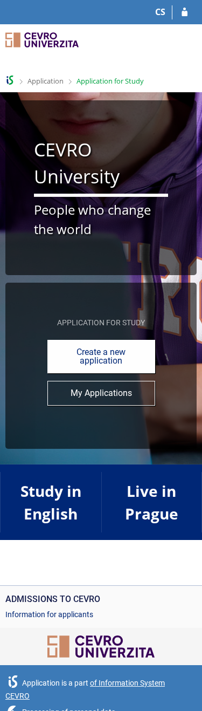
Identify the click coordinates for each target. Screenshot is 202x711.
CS (160, 12)
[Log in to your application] (184, 12)
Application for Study (110, 81)
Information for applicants (49, 614)
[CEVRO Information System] (10, 80)
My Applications (101, 393)
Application (45, 81)
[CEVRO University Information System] (42, 47)
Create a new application (101, 356)
